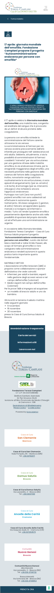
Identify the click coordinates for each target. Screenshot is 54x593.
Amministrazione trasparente (27, 328)
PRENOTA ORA (27, 589)
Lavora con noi (27, 349)
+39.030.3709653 (29, 581)
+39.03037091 (28, 494)
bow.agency (32, 412)
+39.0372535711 (29, 532)
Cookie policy (34, 407)
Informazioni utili (27, 342)
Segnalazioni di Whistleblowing (27, 405)
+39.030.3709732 (28, 572)
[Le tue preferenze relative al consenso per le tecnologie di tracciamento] (49, 588)
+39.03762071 (29, 456)
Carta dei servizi (27, 335)
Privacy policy (20, 407)
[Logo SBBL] (27, 384)
